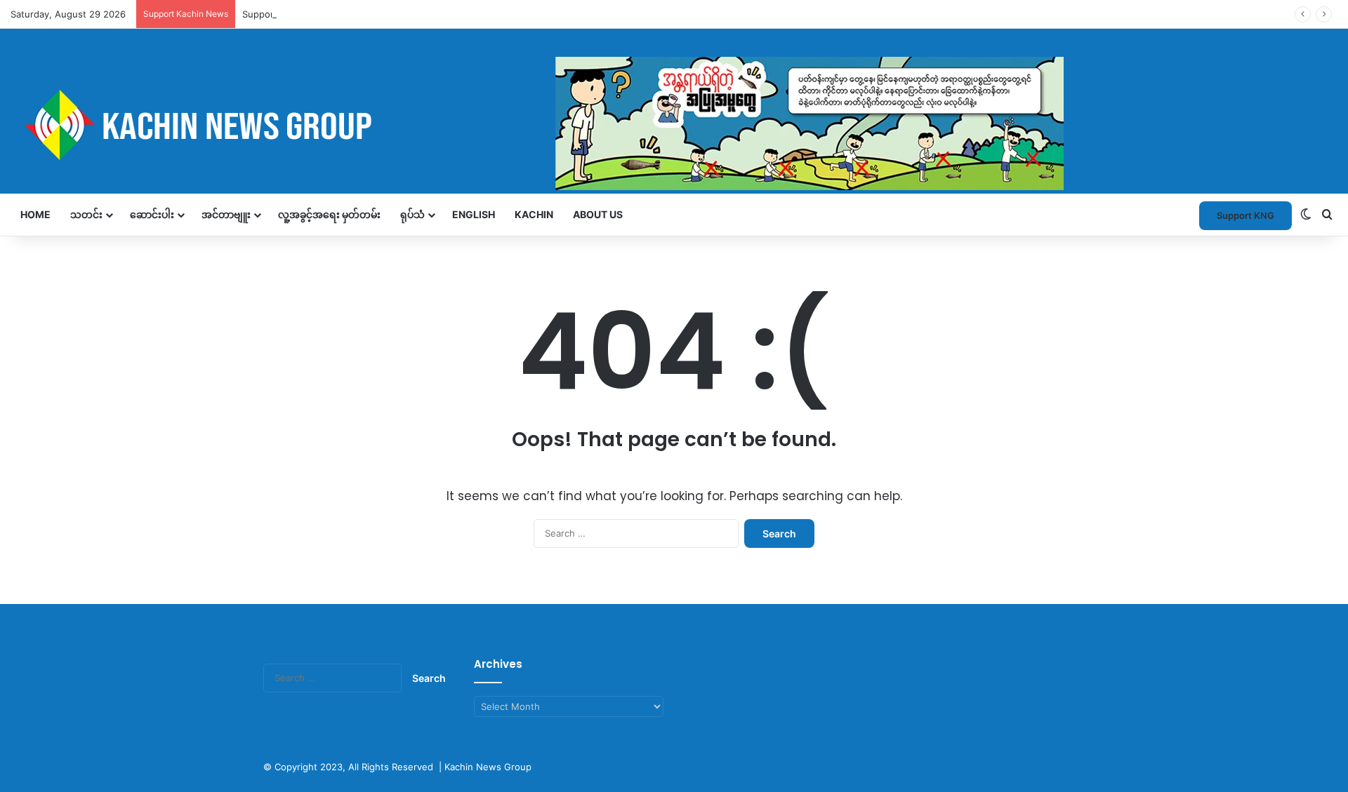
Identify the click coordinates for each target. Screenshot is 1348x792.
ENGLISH (473, 214)
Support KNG (271, 14)
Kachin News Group (487, 766)
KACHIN (534, 214)
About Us (598, 214)
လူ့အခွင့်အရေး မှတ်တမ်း (329, 214)
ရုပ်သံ (412, 214)
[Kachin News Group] (537, 124)
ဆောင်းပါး (152, 214)
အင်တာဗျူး (226, 214)
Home (35, 214)
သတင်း (86, 214)
